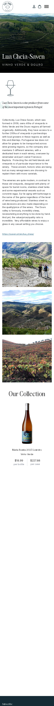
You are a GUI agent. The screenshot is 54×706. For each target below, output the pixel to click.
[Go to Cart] (39, 6)
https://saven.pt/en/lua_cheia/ (18, 234)
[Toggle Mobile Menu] (47, 6)
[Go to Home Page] (7, 6)
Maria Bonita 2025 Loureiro (27, 449)
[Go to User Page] (34, 6)
